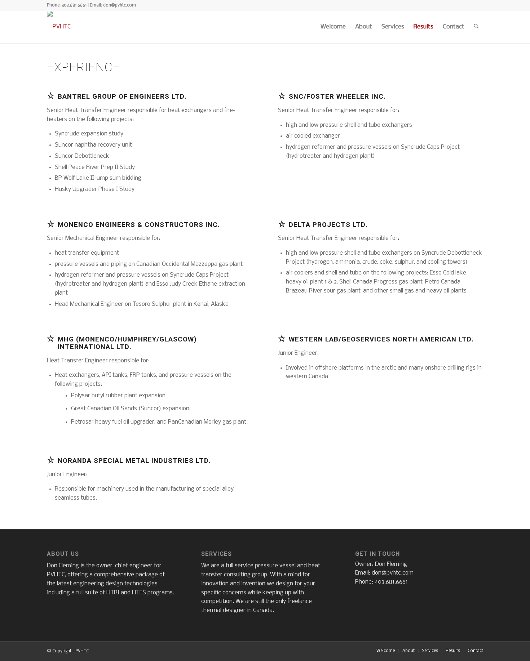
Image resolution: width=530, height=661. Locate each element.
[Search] (476, 27)
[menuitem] (333, 27)
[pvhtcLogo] (59, 27)
